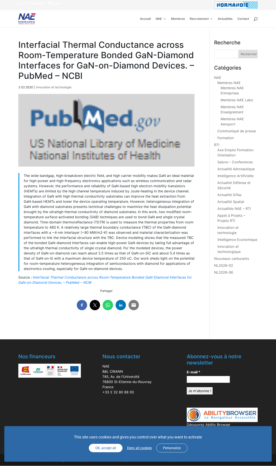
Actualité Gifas (229, 195)
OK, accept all (105, 448)
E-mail (193, 372)
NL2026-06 (223, 272)
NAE (159, 18)
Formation (225, 138)
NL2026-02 (223, 265)
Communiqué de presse (236, 131)
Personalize (172, 448)
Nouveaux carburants (231, 258)
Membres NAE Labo (237, 100)
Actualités (225, 18)
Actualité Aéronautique (236, 169)
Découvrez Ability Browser (208, 424)
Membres (178, 18)
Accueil (145, 18)
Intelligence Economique (237, 239)
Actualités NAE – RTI (234, 208)
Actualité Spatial (230, 201)
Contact (243, 18)
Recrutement (199, 18)
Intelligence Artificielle (235, 176)
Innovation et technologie (53, 87)
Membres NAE (229, 83)
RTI (216, 145)
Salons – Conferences (235, 162)
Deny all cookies (139, 448)
